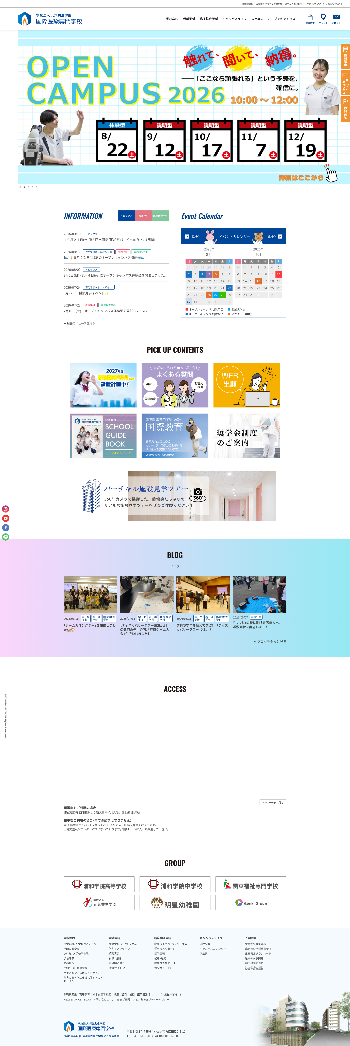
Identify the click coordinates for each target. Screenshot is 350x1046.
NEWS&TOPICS (72, 999)
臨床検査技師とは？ (165, 963)
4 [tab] (32, 187)
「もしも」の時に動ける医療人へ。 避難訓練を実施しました (258, 624)
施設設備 (205, 944)
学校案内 (172, 18)
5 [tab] (36, 187)
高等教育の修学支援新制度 (269, 3)
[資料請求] (345, 56)
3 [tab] (28, 187)
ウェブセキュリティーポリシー (151, 999)
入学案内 (257, 18)
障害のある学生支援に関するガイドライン (83, 979)
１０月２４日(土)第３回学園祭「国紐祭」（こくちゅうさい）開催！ (109, 239)
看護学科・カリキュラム (123, 944)
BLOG (87, 999)
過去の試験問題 (254, 958)
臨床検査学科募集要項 (258, 949)
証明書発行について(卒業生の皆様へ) (323, 3)
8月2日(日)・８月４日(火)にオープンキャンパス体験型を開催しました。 (115, 275)
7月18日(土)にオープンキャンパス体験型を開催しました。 (106, 310)
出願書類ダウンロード (258, 953)
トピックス (126, 215)
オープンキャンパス (281, 18)
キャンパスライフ (234, 18)
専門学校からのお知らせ (98, 251)
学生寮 (204, 953)
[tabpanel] (184, 107)
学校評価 (69, 958)
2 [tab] (24, 187)
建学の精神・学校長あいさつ (80, 944)
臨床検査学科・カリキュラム (170, 944)
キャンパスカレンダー (213, 949)
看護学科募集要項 (255, 944)
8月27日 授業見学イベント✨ (86, 293)
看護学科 (189, 18)
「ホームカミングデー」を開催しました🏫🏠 (90, 627)
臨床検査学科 (209, 18)
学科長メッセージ (119, 949)
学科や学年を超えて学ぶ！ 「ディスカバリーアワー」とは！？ (202, 627)
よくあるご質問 (121, 999)
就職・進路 (115, 958)
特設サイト (116, 968)
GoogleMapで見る (273, 802)
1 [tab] (20, 187)
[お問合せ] (345, 109)
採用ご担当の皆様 (293, 3)
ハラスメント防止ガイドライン (82, 973)
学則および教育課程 (75, 968)
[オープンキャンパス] (345, 82)
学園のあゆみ (71, 949)
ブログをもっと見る (271, 641)
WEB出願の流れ (254, 963)
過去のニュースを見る (80, 323)
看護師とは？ (116, 963)
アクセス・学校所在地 (76, 953)
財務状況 (69, 963)
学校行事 (86, 618)
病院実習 (114, 953)
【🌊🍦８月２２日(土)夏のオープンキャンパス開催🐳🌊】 (105, 257)
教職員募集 (247, 3)
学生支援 (142, 618)
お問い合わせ (101, 999)
